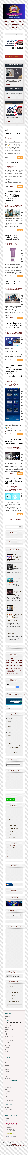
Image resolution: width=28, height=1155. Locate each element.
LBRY (6, 1062)
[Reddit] (23, 24)
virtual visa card (15, 289)
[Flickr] (19, 21)
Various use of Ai (11, 163)
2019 (9, 721)
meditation (19, 665)
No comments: (9, 138)
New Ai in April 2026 (13, 133)
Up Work (7, 1111)
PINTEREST (8, 1071)
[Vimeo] (23, 21)
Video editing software (15, 671)
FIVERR (10, 989)
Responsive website (18, 333)
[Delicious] (18, 24)
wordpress (7, 291)
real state (18, 674)
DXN (10, 816)
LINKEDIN (7, 1064)
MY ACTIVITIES (12, 822)
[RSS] (16, 27)
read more (8, 84)
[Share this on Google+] (12, 157)
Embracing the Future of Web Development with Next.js (13, 481)
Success (10, 850)
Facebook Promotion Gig (15, 206)
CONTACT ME (12, 813)
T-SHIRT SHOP (12, 837)
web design (7, 334)
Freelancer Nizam (15, 1142)
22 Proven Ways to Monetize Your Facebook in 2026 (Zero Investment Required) (12, 196)
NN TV (6, 1018)
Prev (20, 48)
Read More (20, 157)
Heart (10, 856)
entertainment (11, 660)
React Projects (8, 384)
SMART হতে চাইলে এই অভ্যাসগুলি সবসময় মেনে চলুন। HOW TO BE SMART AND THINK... (14, 557)
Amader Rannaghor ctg (10, 1100)
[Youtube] (21, 21)
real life (20, 667)
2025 (9, 738)
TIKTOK (7, 1060)
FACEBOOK (7, 1075)
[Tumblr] (13, 24)
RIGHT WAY (11, 831)
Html (19, 668)
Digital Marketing (18, 205)
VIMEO (6, 1067)
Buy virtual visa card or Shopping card (14, 282)
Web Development (14, 334)
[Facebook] (7, 21)
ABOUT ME (11, 810)
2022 (9, 729)
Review (21, 673)
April (10, 743)
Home (11, 519)
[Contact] (14, 27)
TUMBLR (7, 1065)
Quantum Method (12, 847)
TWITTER (7, 1076)
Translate (16, 917)
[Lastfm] (8, 24)
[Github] (10, 24)
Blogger (14, 1144)
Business (17, 244)
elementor (15, 674)
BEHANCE (7, 1069)
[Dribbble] (12, 27)
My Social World (16, 578)
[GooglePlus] (9, 21)
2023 (9, 732)
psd (21, 671)
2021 (9, 726)
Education (7, 206)
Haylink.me (7, 1016)
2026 (9, 740)
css (21, 668)
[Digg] (15, 24)
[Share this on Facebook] (8, 157)
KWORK (7, 1113)
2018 (9, 718)
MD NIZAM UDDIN (20, 1145)
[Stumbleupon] (21, 24)
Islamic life (14, 667)
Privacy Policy (8, 1084)
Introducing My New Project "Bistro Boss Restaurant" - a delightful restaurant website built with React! (14, 617)
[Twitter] (5, 21)
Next (22, 48)
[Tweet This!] (10, 157)
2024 (9, 735)
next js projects (18, 383)
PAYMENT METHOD (13, 828)
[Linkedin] (14, 21)
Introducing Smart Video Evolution (12, 673)
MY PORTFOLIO (12, 825)
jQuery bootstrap (8, 1045)
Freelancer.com (8, 1109)
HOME (10, 819)
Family (10, 853)
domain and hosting (9, 674)
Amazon (17, 288)
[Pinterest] (12, 21)
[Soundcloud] (5, 24)
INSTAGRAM (8, 1078)
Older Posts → (19, 519)
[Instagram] (16, 21)
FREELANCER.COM (13, 992)
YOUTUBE (7, 1073)
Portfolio (7, 1098)
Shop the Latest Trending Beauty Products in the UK (12, 238)
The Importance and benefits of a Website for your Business (13, 325)
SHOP (10, 834)
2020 (9, 724)
